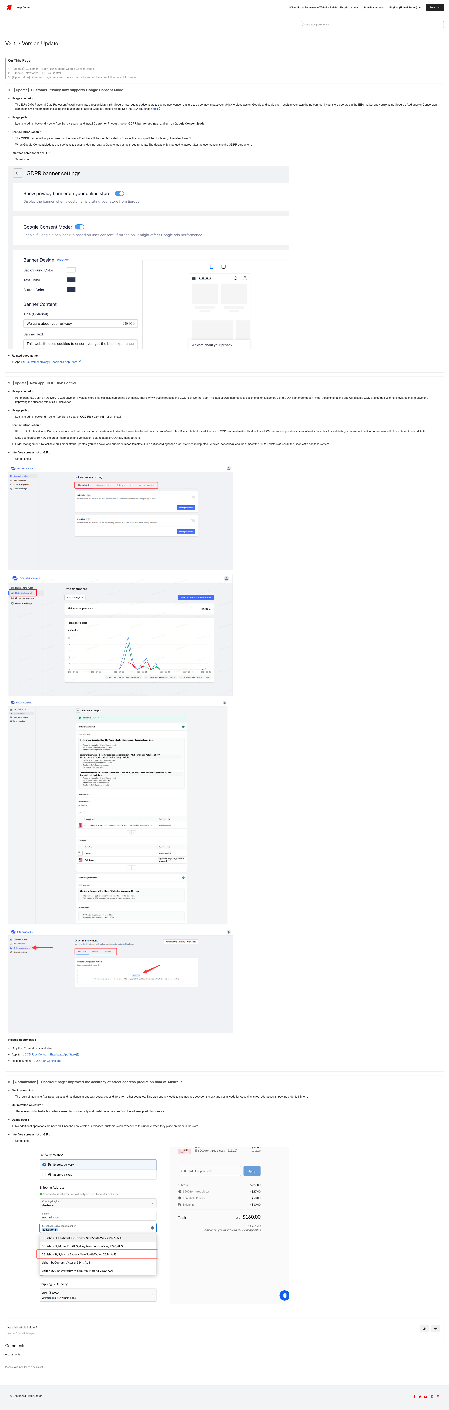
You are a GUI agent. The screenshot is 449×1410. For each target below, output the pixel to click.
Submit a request (373, 7)
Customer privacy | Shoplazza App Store (52, 362)
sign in (17, 1367)
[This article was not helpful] (435, 1328)
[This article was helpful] (424, 1328)
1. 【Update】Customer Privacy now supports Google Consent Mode (51, 69)
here (154, 109)
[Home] (9, 7)
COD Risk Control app (47, 1061)
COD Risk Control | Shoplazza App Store (50, 1054)
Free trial (435, 7)
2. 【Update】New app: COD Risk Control (34, 73)
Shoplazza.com (349, 7)
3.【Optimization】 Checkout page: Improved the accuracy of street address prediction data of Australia (72, 77)
